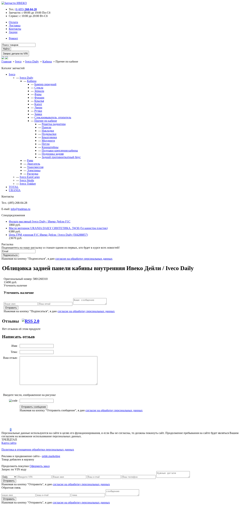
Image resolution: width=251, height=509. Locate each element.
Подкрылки (49, 134)
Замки (38, 114)
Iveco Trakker (28, 183)
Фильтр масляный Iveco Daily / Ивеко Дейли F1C (39, 221)
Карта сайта (8, 442)
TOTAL (14, 186)
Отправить (11, 307)
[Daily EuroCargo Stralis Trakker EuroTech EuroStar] (9, 476)
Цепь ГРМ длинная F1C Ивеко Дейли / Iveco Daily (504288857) (48, 234)
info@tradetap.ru (20, 209)
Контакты (15, 28)
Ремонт (13, 38)
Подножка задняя (53, 153)
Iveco (12, 74)
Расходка (32, 173)
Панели (46, 127)
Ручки (38, 110)
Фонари (39, 97)
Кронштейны (50, 147)
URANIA (15, 190)
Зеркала (39, 90)
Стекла (38, 87)
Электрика (33, 170)
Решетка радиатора (54, 124)
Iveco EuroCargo (30, 177)
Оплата (13, 22)
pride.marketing (51, 456)
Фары (38, 94)
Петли (46, 143)
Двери (38, 107)
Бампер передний (45, 84)
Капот (38, 104)
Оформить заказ (40, 466)
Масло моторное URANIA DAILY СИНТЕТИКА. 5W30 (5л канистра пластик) (58, 228)
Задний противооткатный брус (61, 157)
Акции (13, 32)
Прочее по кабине (45, 120)
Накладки (48, 130)
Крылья (39, 100)
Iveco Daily (26, 77)
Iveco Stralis (27, 180)
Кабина (31, 81)
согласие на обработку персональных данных (83, 258)
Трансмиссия (35, 167)
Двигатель (33, 163)
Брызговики (49, 137)
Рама (30, 160)
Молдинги (48, 140)
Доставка (14, 25)
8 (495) (26, 9)
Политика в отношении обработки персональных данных (37, 449)
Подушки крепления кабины (60, 150)
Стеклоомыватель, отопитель (52, 117)
